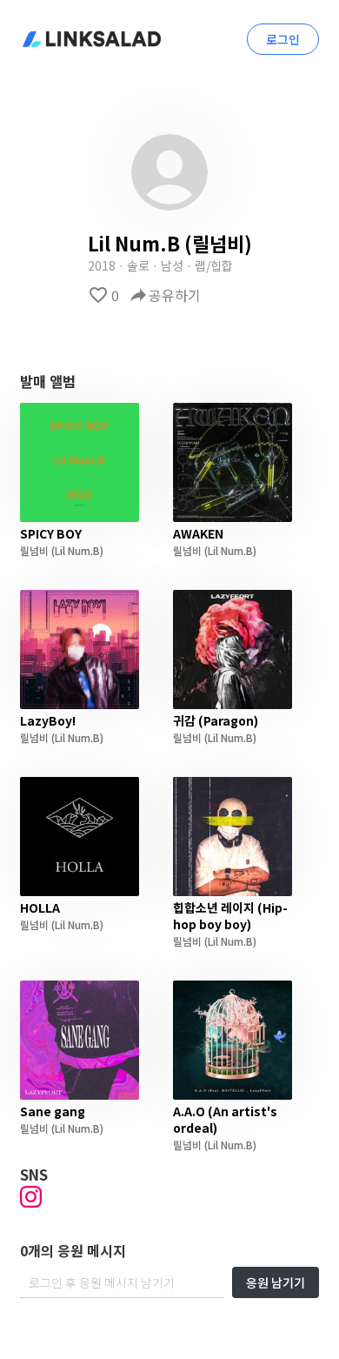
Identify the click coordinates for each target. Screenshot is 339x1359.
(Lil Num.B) (76, 550)
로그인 (283, 39)
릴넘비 (34, 550)
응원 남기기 (275, 1282)
